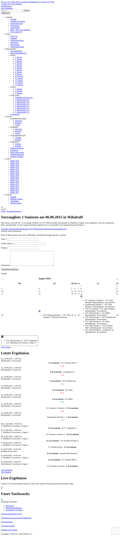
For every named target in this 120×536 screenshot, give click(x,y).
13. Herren (19, 83)
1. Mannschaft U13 (22, 112)
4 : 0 (62, 402)
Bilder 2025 (14, 163)
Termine (13, 19)
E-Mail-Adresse (7, 244)
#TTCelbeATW (16, 32)
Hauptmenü (6, 13)
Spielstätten (14, 201)
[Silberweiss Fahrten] (9, 530)
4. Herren (18, 64)
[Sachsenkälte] (6, 522)
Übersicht (18, 121)
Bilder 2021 (14, 171)
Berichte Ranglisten (14, 211)
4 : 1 (62, 384)
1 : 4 (62, 366)
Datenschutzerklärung (14, 508)
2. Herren (18, 59)
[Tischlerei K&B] (8, 526)
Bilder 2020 (14, 174)
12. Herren (19, 81)
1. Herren (18, 57)
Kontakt (13, 197)
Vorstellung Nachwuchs (24, 97)
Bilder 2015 (14, 184)
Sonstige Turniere (16, 157)
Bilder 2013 (14, 188)
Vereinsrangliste (16, 51)
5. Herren (18, 66)
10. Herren (19, 76)
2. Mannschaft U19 (22, 102)
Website (4, 248)
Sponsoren (14, 43)
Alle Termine (6, 347)
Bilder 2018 (14, 178)
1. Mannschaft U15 (22, 104)
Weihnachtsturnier (17, 148)
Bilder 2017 (14, 180)
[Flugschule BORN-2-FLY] (11, 514)
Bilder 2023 (14, 167)
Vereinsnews (15, 26)
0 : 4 (62, 393)
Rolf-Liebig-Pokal (17, 152)
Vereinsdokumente (17, 47)
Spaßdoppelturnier (17, 155)
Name (4, 239)
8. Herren (18, 72)
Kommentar (5, 265)
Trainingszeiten (16, 203)
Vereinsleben (15, 28)
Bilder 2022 (14, 169)
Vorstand (13, 38)
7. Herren (18, 70)
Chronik (18, 138)
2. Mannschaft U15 (22, 106)
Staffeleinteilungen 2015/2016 (19, 229)
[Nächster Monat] (117, 279)
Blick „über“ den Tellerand (20, 30)
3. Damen (18, 93)
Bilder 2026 (14, 161)
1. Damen (18, 89)
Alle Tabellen (6, 472)
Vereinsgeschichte (17, 40)
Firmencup (14, 150)
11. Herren (19, 78)
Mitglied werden (16, 199)
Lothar (3, 211)
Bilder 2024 (14, 165)
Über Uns (14, 36)
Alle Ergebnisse (7, 470)
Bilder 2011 (14, 193)
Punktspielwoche (16, 24)
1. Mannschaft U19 (22, 100)
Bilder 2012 (14, 190)
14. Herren (19, 85)
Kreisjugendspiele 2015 (52, 229)
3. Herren (18, 62)
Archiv (17, 125)
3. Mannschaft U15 (22, 108)
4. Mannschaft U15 (22, 110)
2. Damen (18, 91)
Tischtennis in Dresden (14, 510)
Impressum (10, 506)
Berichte (18, 123)
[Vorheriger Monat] (2, 279)
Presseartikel (15, 45)
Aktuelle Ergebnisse (17, 21)
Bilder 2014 (14, 186)
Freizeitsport (14, 114)
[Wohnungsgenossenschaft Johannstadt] (16, 518)
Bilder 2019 (14, 176)
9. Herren (18, 74)
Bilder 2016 (14, 182)
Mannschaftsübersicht (18, 53)
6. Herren (18, 68)
